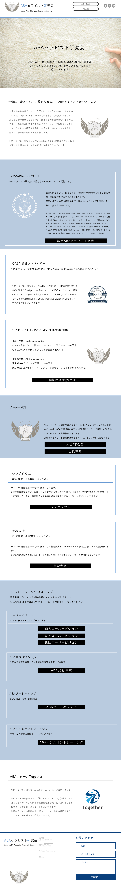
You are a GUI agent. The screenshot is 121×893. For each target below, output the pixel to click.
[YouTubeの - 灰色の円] (113, 6)
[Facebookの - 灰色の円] (105, 6)
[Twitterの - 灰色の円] (109, 6)
